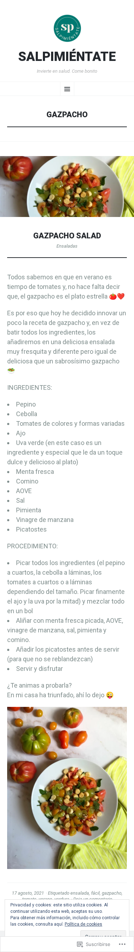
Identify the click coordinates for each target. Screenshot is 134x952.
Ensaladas (67, 246)
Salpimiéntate (67, 57)
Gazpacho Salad (67, 235)
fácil (95, 893)
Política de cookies (83, 924)
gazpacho (111, 893)
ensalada (79, 893)
